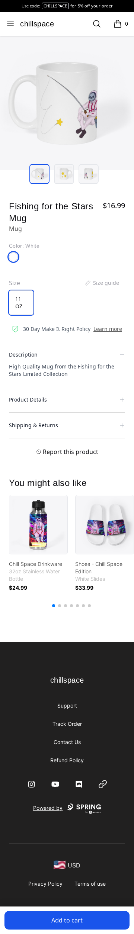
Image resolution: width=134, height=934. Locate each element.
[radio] (21, 302)
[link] (38, 524)
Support (67, 705)
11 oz (18, 302)
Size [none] (14, 283)
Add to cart (67, 920)
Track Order (67, 724)
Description (23, 354)
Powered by (48, 808)
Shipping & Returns (33, 425)
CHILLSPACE (55, 6)
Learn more (107, 328)
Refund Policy (67, 760)
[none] (101, 283)
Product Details (28, 399)
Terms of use (90, 883)
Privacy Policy (45, 883)
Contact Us (67, 742)
